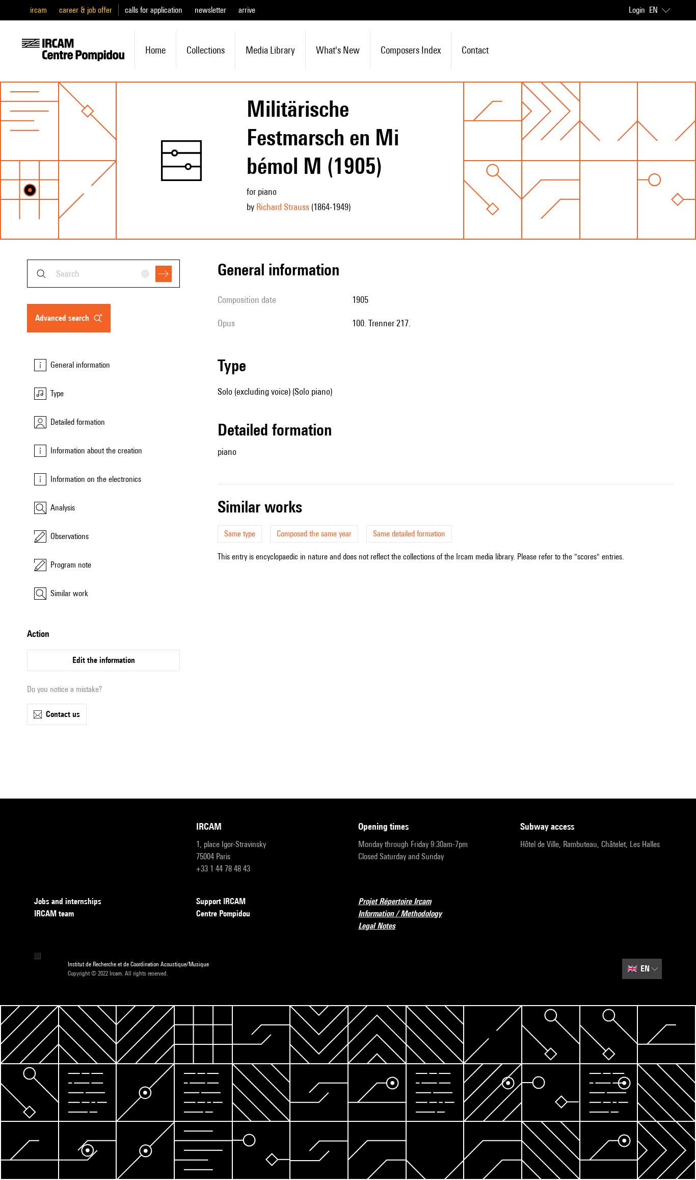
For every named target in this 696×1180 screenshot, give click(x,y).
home (155, 50)
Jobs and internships (67, 901)
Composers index (411, 50)
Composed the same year (314, 533)
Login (637, 10)
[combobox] (103, 274)
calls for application (153, 10)
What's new (338, 50)
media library (270, 50)
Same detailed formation (409, 533)
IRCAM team (54, 913)
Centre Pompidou (223, 913)
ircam (38, 10)
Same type (239, 533)
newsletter (210, 10)
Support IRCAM (221, 901)
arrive (246, 10)
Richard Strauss (282, 206)
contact (475, 50)
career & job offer (85, 10)
